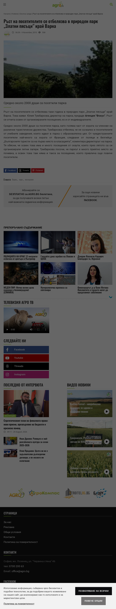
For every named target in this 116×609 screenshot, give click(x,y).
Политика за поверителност (19, 603)
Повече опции (93, 601)
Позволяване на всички (94, 591)
